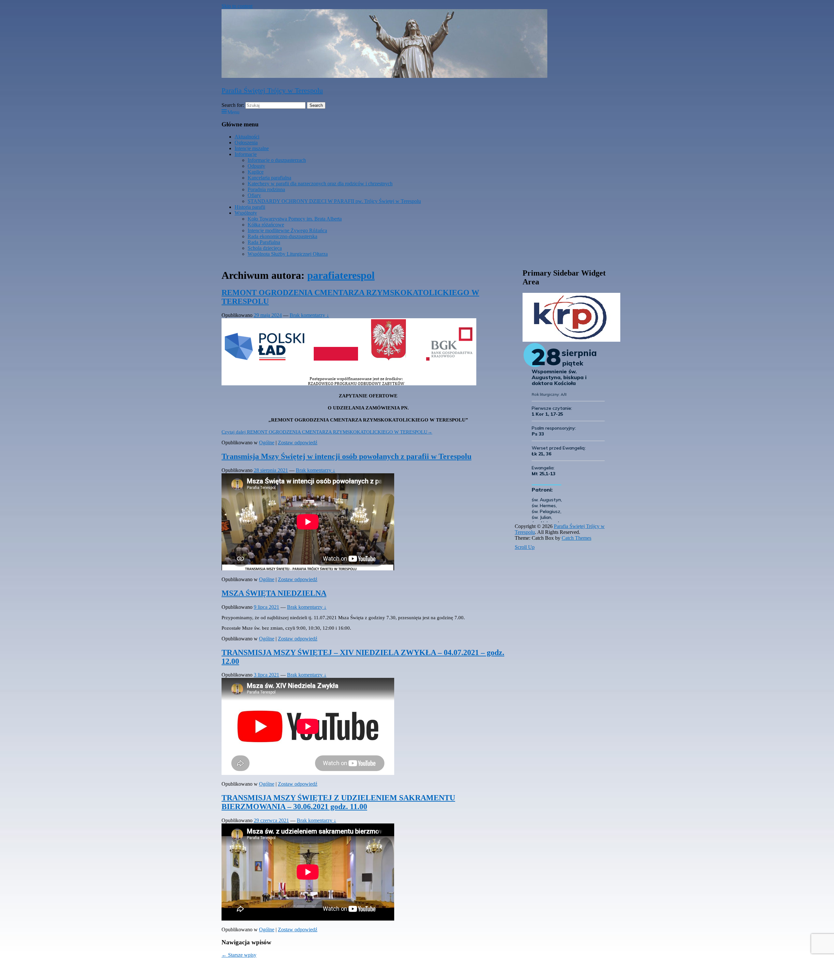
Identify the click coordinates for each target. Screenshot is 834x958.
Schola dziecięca (265, 248)
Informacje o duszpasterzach (277, 160)
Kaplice (256, 172)
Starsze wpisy (239, 955)
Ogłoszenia (246, 142)
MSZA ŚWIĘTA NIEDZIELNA (274, 593)
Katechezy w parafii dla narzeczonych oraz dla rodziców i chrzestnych (320, 183)
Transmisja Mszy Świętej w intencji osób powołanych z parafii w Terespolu (346, 456)
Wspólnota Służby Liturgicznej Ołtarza (288, 254)
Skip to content (237, 6)
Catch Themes (576, 538)
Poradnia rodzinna (266, 189)
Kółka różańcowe (266, 224)
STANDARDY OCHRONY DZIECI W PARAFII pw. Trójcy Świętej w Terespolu (334, 201)
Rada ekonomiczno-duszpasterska (282, 236)
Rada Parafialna (264, 242)
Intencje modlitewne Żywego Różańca (287, 230)
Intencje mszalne (252, 148)
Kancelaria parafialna (269, 177)
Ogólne (266, 442)
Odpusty (256, 166)
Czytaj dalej (327, 432)
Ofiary (254, 195)
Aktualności (247, 136)
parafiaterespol (341, 275)
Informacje (246, 154)
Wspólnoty (246, 213)
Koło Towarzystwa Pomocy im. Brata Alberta (295, 219)
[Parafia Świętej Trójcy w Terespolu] (384, 76)
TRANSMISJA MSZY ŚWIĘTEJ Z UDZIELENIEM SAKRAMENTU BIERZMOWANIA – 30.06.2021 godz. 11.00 (338, 802)
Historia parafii (250, 207)
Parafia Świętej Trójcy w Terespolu (272, 90)
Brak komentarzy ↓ (309, 315)
